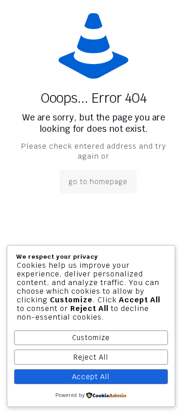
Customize (91, 337)
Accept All (90, 376)
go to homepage (98, 181)
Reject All (91, 357)
